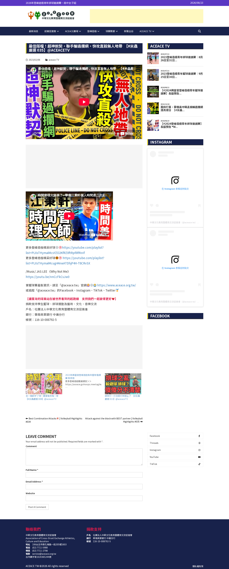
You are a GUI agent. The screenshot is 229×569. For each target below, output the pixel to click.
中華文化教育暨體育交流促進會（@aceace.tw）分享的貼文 (179, 222)
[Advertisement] (146, 16)
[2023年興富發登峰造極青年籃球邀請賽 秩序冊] (85, 381)
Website (30, 493)
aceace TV (145, 31)
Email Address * (34, 481)
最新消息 (33, 31)
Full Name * (32, 469)
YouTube (154, 456)
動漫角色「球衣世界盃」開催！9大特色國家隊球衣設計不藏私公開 (62, 3)
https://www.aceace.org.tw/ (116, 285)
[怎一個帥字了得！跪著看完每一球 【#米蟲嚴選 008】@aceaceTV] (44, 383)
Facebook (155, 435)
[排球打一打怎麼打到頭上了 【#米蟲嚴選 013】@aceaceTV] (123, 383)
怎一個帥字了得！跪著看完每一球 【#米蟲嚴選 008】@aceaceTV (43, 397)
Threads (154, 442)
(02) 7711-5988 (40, 547)
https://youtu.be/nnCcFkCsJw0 (47, 277)
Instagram (155, 449)
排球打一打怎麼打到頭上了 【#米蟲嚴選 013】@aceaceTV (122, 397)
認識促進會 (50, 31)
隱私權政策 (197, 566)
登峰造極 (92, 31)
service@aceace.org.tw (44, 553)
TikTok (153, 463)
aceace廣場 (71, 31)
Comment (31, 446)
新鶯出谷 (128, 31)
